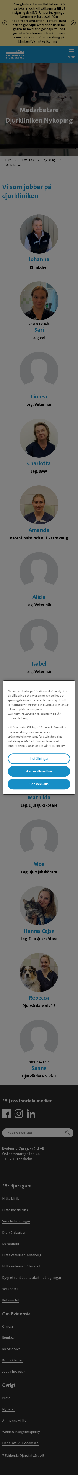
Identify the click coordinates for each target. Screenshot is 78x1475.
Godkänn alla (39, 784)
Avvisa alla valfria (39, 771)
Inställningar (39, 758)
